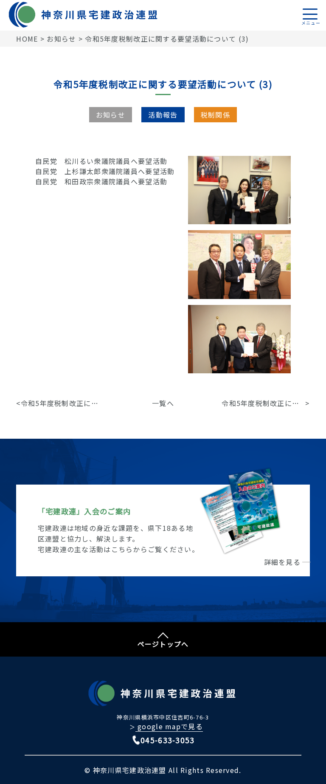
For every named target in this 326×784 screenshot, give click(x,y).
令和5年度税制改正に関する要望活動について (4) (62, 403)
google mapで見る (169, 726)
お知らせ (110, 115)
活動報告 (162, 115)
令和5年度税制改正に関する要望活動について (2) (263, 403)
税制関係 (215, 115)
